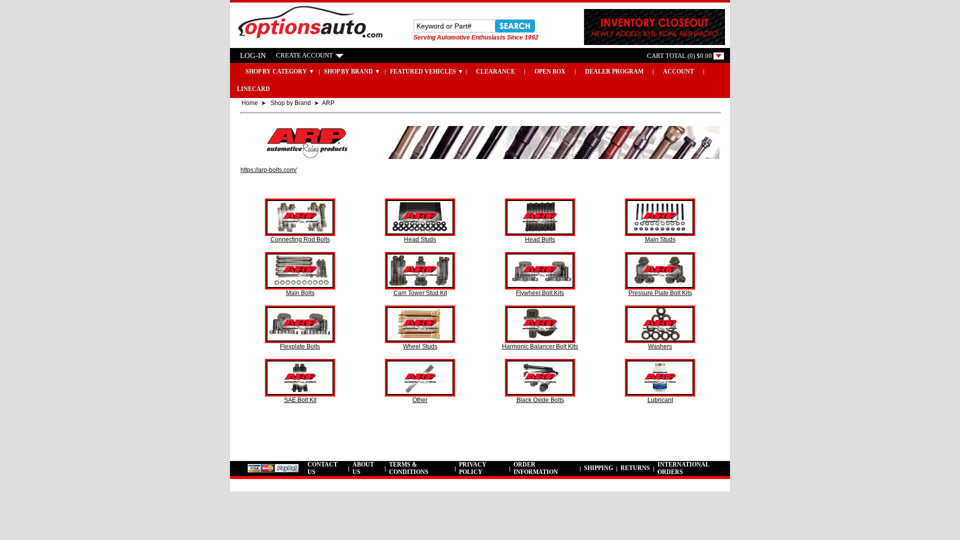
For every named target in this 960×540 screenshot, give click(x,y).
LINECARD (253, 89)
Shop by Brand (290, 103)
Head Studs (420, 239)
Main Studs (660, 239)
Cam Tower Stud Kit (420, 293)
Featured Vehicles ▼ (427, 71)
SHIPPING (598, 468)
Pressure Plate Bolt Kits (660, 293)
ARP (328, 103)
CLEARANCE (495, 71)
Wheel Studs (420, 346)
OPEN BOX (550, 71)
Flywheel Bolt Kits (540, 293)
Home (250, 103)
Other (420, 400)
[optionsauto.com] (308, 39)
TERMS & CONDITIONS (408, 468)
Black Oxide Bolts (540, 400)
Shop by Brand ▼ (352, 71)
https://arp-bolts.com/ (268, 170)
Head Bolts (540, 239)
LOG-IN (253, 56)
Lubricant (660, 400)
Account (678, 71)
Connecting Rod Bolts (300, 239)
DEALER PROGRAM (614, 71)
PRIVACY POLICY (472, 468)
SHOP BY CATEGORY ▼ (273, 71)
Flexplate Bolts (300, 346)
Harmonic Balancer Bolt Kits (540, 346)
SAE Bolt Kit (300, 400)
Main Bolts (300, 293)
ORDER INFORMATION (536, 468)
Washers (660, 346)
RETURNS (635, 468)
